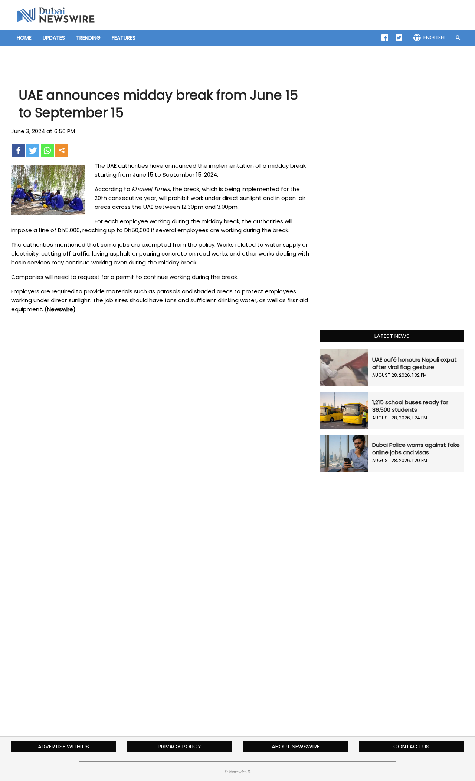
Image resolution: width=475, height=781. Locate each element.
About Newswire (296, 746)
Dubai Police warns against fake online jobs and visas (416, 448)
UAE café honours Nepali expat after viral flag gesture (414, 363)
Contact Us (411, 746)
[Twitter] (32, 150)
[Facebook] (18, 150)
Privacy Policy (179, 746)
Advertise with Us (63, 746)
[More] (61, 150)
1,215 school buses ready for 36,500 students (410, 405)
